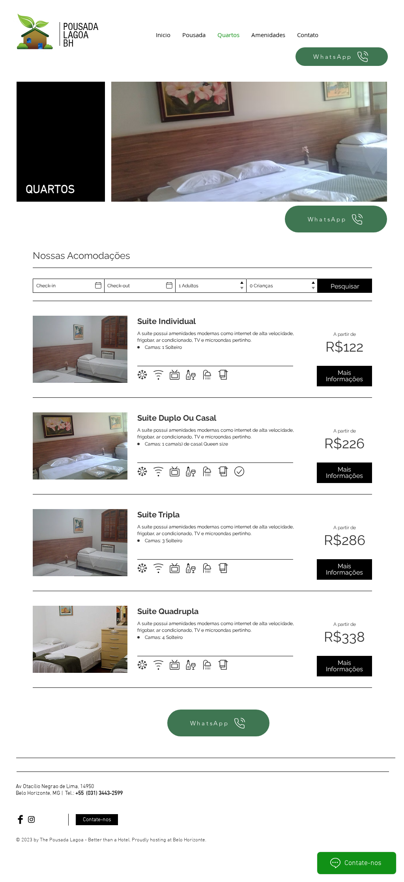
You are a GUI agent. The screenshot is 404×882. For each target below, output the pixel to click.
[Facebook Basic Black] (20, 819)
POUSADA (80, 27)
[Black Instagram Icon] (31, 819)
